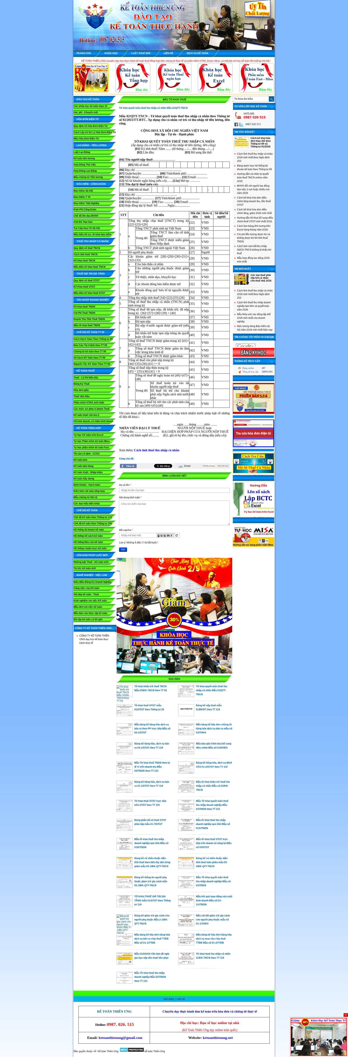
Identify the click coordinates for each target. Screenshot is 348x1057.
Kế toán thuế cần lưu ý (86, 415)
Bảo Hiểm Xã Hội (83, 190)
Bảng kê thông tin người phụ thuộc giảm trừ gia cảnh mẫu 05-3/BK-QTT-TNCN (150, 881)
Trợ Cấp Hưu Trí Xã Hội (87, 228)
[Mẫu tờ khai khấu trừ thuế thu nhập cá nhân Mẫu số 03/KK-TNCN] (186, 791)
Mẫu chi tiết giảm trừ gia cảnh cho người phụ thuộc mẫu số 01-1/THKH (213, 919)
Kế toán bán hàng (83, 466)
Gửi (123, 549)
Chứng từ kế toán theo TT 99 (90, 351)
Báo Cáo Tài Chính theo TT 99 (90, 345)
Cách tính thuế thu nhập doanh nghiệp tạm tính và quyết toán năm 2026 (254, 306)
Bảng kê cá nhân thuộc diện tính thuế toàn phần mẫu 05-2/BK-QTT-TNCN (212, 862)
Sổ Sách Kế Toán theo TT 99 (89, 357)
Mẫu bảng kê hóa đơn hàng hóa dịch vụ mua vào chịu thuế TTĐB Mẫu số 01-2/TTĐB (214, 938)
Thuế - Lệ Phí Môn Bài (86, 377)
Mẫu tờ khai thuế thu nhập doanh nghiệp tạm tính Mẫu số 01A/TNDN (213, 824)
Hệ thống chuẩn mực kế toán (90, 548)
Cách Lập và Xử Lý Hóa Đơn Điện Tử (95, 132)
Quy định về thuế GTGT (87, 280)
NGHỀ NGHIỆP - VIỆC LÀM (92, 575)
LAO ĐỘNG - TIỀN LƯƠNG (92, 145)
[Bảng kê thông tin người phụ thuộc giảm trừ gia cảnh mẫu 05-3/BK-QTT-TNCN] (124, 887)
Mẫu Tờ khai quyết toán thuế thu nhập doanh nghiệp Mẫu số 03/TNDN (213, 881)
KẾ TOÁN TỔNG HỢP (89, 428)
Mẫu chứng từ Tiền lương (88, 177)
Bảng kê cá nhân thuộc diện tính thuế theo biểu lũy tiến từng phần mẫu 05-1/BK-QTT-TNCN (152, 862)
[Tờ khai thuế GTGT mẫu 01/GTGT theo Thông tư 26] (124, 715)
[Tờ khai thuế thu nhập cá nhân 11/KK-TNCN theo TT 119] (186, 963)
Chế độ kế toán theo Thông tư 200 (93, 523)
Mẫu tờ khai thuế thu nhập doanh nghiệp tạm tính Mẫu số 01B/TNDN (151, 843)
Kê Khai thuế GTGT (84, 286)
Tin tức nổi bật (244, 132)
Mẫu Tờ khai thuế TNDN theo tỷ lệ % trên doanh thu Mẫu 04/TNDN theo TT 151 (152, 766)
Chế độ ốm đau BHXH (86, 215)
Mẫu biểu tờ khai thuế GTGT (89, 293)
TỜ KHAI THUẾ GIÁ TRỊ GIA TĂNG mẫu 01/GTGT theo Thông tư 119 (152, 900)
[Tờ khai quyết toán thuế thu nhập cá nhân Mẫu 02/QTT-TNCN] (186, 696)
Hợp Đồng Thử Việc (85, 164)
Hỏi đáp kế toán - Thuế (86, 594)
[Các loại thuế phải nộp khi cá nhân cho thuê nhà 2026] (241, 284)
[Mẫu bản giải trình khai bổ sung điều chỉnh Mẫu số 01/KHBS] (186, 753)
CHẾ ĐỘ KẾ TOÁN (87, 510)
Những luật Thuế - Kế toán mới (91, 562)
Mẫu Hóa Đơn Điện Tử (86, 138)
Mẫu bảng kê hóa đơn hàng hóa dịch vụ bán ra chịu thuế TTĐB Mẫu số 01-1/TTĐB (152, 938)
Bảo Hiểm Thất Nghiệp (86, 203)
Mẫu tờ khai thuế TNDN (87, 325)
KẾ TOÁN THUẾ (86, 370)
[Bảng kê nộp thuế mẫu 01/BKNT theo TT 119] (186, 715)
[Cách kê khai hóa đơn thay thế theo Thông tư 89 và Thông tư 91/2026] (241, 147)
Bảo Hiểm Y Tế (82, 197)
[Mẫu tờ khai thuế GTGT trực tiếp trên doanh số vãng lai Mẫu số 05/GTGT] (186, 848)
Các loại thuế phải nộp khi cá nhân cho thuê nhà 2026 (261, 278)
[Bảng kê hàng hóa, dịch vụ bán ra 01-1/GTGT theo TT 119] (124, 791)
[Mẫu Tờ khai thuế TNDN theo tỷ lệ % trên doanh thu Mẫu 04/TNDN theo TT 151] (124, 772)
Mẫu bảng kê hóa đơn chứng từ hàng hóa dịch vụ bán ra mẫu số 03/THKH (214, 728)
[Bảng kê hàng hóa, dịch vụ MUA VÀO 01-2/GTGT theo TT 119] (186, 772)
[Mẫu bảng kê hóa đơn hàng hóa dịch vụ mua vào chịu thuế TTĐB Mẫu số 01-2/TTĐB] (186, 944)
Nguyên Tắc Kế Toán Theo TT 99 (92, 364)
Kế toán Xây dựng (84, 478)
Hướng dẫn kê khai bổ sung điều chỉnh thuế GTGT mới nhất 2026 (255, 219)
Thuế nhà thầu (82, 396)
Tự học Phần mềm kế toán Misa (92, 441)
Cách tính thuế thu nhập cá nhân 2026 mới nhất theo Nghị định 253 (255, 157)
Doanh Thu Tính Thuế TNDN (89, 319)
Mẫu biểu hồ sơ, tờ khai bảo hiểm (92, 234)
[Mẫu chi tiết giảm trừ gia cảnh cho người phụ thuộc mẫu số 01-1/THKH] (186, 925)
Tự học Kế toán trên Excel (88, 435)
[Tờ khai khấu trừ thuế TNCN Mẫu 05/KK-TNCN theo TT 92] (124, 700)
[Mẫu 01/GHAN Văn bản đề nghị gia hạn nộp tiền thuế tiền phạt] (124, 963)
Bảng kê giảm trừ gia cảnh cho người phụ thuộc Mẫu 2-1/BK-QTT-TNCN (151, 919)
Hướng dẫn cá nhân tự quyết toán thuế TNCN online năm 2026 (253, 178)
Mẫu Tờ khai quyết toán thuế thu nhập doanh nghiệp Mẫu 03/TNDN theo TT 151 (212, 805)
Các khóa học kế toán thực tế (90, 106)
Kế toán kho (80, 460)
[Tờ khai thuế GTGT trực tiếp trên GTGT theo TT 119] (124, 810)
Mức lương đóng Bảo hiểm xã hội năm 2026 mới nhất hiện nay (254, 328)
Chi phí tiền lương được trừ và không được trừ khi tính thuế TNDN (253, 238)
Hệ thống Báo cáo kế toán (88, 542)
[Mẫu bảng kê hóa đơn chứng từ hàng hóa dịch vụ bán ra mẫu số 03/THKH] (186, 734)
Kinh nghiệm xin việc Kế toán (90, 600)
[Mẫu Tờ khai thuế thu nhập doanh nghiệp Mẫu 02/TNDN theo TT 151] (124, 982)
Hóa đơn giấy (81, 390)
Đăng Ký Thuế (82, 383)
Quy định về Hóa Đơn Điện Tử (91, 126)
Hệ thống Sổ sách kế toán (88, 536)
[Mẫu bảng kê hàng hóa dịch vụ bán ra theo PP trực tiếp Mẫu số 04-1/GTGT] (124, 734)
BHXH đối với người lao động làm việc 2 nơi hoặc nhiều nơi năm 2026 (253, 189)
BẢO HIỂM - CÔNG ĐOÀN (91, 184)
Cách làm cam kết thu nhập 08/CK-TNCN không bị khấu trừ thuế (254, 250)
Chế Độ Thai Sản (83, 222)
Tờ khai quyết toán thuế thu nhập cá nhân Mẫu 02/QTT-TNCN (211, 690)
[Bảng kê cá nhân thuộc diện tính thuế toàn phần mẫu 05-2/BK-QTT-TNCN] (186, 868)
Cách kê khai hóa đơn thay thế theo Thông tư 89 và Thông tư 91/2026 (261, 142)
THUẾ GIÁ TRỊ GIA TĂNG (91, 273)
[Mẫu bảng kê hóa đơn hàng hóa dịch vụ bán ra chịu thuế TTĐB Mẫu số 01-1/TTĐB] (124, 944)
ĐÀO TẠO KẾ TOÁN (88, 99)
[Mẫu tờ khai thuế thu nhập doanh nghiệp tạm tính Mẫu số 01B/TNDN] (124, 848)
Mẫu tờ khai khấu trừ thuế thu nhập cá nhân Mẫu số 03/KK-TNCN (213, 785)
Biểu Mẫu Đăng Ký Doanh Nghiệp (92, 582)
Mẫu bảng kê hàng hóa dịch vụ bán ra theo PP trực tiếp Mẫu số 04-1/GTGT (152, 728)
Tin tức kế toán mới (85, 568)
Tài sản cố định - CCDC (87, 453)
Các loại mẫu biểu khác (87, 503)
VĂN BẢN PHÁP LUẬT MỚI (92, 555)
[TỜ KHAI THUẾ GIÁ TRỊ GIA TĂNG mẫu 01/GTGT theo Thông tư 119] (124, 906)
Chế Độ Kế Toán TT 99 (90, 332)
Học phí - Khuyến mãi (86, 112)
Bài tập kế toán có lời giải (88, 619)
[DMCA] (132, 1051)
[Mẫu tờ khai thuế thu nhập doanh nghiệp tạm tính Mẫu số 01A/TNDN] (186, 829)
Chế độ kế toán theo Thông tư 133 (93, 517)
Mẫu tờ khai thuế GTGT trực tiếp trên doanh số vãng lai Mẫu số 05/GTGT (213, 843)
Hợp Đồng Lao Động (85, 171)
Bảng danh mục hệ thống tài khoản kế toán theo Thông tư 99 (254, 167)
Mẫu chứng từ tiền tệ (85, 497)
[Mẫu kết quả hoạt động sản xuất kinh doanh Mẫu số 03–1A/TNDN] (186, 906)
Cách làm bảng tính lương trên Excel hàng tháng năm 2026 (253, 228)
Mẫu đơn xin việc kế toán (88, 607)
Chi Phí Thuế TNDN (84, 313)
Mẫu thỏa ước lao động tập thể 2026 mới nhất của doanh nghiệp (254, 318)
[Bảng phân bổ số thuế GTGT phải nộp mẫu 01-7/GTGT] (124, 829)
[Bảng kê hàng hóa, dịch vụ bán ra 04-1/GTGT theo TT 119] (124, 753)
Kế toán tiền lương (84, 158)
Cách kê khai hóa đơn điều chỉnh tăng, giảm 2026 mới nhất (254, 211)
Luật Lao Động (82, 152)
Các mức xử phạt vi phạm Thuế (92, 408)
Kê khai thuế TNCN (84, 260)
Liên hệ (181, 999)
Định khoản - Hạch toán (87, 484)
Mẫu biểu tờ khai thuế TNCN (90, 266)
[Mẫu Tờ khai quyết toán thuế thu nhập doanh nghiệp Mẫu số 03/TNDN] (186, 887)
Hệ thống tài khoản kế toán (89, 529)
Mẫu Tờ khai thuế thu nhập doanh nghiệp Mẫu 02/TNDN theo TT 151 (150, 977)
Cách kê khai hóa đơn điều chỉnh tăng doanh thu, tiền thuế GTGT (254, 201)
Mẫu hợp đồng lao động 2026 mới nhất (253, 260)
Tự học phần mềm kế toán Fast (91, 447)
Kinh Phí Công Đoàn (85, 209)
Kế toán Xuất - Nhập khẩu (88, 472)
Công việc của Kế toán (86, 588)
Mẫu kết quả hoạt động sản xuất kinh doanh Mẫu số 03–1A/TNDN (214, 900)
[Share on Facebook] (128, 466)
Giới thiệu (169, 999)
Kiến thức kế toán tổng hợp (89, 491)
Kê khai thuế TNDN (84, 306)
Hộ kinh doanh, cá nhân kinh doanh (93, 421)
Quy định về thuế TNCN (87, 248)
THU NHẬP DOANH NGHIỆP (93, 299)
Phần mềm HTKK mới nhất (89, 402)
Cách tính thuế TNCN (85, 254)
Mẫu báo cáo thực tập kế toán (90, 613)
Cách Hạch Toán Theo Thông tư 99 (93, 339)
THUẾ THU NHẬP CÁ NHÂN (93, 241)
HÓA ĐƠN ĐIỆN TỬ (88, 119)
